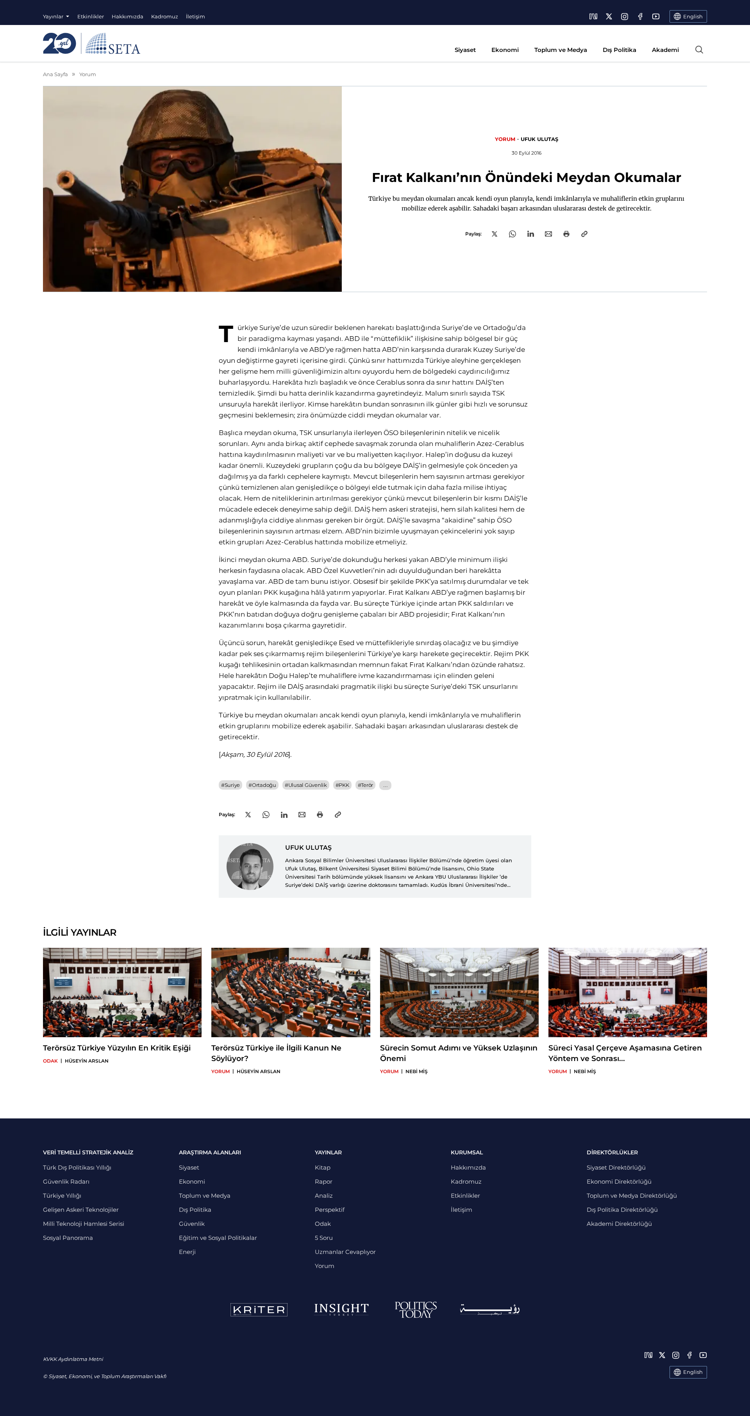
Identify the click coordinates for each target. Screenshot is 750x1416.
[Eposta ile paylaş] (548, 233)
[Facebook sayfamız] (640, 16)
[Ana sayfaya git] (91, 43)
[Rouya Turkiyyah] (490, 1310)
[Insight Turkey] (341, 1310)
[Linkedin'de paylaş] (530, 233)
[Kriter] (259, 1309)
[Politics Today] (416, 1309)
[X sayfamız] (609, 16)
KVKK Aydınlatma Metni (73, 1359)
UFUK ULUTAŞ (539, 139)
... (385, 785)
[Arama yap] (699, 49)
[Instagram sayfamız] (624, 16)
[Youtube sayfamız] (656, 16)
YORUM (505, 139)
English (693, 1372)
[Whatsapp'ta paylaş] (512, 233)
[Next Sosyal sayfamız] (593, 16)
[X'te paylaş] (494, 233)
